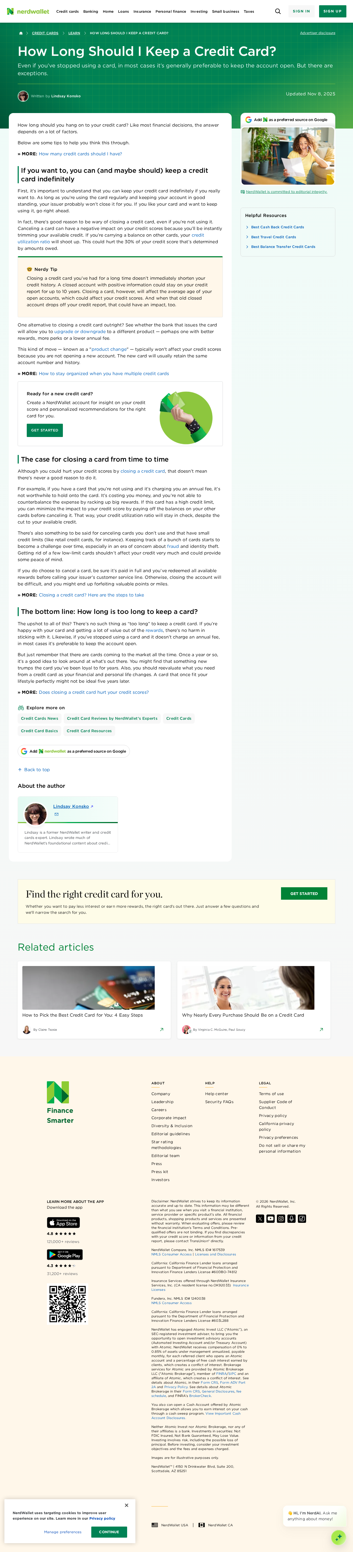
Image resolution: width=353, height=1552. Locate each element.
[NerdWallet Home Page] (28, 11)
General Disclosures (218, 1391)
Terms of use (271, 1094)
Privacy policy (273, 1115)
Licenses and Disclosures (215, 1254)
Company (160, 1094)
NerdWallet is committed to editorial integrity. (286, 192)
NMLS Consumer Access (171, 1254)
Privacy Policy (176, 1387)
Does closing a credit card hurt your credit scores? (94, 692)
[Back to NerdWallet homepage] (21, 33)
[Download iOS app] (63, 1222)
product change (109, 349)
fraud (173, 546)
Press (156, 1163)
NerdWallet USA (174, 1525)
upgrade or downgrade (80, 331)
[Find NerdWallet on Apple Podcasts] (291, 1219)
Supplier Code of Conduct (275, 1105)
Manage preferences (62, 1532)
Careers (159, 1110)
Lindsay (71, 806)
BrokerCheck (200, 1396)
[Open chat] (338, 1537)
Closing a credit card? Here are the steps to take (91, 595)
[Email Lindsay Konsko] (56, 814)
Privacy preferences (278, 1137)
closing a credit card (143, 471)
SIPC (232, 1374)
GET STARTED (304, 893)
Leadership (162, 1102)
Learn (74, 33)
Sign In (301, 11)
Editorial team (165, 1155)
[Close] (345, 1506)
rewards (154, 630)
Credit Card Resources (89, 731)
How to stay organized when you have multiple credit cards (104, 373)
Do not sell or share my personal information (282, 1148)
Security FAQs (219, 1102)
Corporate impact (169, 1118)
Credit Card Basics (39, 731)
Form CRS (209, 1382)
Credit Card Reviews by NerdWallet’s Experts (112, 718)
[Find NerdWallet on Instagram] (281, 1219)
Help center (216, 1094)
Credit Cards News (39, 718)
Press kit (160, 1171)
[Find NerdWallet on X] (260, 1219)
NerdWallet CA (220, 1525)
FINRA (221, 1374)
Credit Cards (45, 33)
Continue (109, 1532)
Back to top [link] (37, 769)
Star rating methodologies (166, 1145)
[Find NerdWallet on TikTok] (302, 1219)
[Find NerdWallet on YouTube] (270, 1219)
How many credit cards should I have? (80, 153)
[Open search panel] (278, 11)
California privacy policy (276, 1126)
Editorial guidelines (170, 1134)
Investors (160, 1179)
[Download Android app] (65, 1254)
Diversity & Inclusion (171, 1126)
